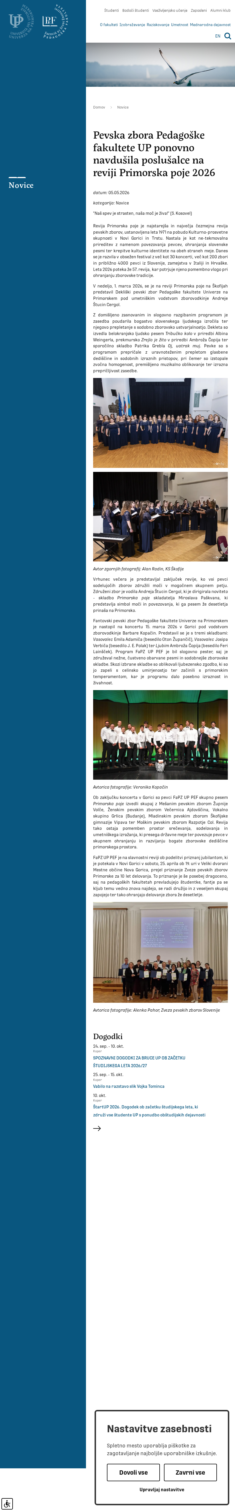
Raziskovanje (158, 25)
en (217, 36)
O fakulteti (109, 25)
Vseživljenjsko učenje (169, 10)
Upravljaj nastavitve (162, 1489)
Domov (99, 107)
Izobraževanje (132, 25)
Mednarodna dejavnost (210, 25)
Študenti (111, 10)
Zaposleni (199, 10)
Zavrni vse (190, 1472)
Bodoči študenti (135, 10)
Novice (21, 184)
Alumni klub (220, 10)
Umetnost (179, 25)
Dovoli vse (133, 1472)
